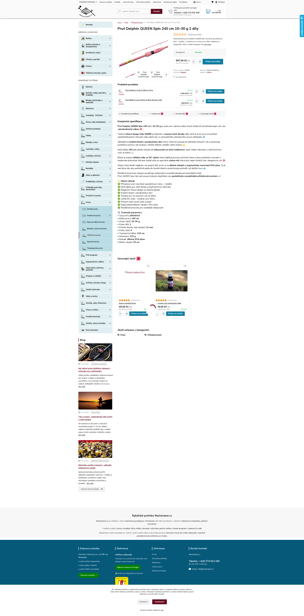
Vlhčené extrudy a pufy (96, 73)
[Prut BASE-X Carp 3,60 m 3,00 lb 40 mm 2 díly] (121, 102)
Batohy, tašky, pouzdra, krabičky (96, 94)
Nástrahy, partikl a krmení (100, 461)
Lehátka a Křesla (93, 156)
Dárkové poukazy (93, 129)
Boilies (89, 38)
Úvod (119, 22)
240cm (209, 72)
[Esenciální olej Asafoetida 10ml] (172, 281)
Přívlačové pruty (93, 235)
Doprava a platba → (89, 575)
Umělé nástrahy (93, 289)
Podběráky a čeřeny (94, 181)
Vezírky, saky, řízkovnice (96, 303)
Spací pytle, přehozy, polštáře (95, 269)
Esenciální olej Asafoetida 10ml (168, 303)
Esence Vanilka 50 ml (127, 303)
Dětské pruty (92, 209)
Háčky (88, 135)
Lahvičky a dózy (92, 149)
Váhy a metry (91, 296)
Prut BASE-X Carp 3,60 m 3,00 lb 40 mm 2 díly (143, 100)
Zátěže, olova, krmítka (95, 323)
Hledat (156, 11)
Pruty (88, 202)
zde (162, 610)
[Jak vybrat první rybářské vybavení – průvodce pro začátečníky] (95, 352)
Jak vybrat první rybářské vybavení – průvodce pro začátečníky (94, 370)
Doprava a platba (106, 2)
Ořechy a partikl (93, 59)
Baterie (89, 87)
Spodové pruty (93, 242)
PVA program (91, 255)
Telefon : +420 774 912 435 (187, 12)
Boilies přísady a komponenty (93, 45)
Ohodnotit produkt (195, 34)
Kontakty (117, 2)
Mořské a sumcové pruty (97, 228)
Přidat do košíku (212, 61)
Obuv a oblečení (93, 175)
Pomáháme (183, 2)
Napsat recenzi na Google (127, 567)
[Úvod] (96, 11)
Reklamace (156, 562)
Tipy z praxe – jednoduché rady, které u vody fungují (95, 418)
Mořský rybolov (92, 162)
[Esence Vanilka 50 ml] (135, 281)
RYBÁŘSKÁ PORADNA (87, 2)
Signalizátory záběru (95, 262)
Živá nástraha (92, 330)
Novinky (89, 24)
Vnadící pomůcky (93, 316)
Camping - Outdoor (94, 115)
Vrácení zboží (157, 567)
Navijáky (89, 168)
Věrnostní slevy (128, 2)
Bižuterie (90, 108)
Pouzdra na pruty (93, 195)
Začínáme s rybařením (99, 364)
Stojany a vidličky (93, 276)
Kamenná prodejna (170, 2)
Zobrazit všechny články (90, 489)
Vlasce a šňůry (92, 310)
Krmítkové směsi (93, 52)
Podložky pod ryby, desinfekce (94, 188)
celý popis (207, 44)
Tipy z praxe (96, 412)
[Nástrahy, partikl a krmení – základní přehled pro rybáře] (95, 449)
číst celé (81, 386)
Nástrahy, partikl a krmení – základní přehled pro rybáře (94, 466)
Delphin (183, 72)
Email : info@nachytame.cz (203, 569)
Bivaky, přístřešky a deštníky (94, 101)
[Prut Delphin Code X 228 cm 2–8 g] (121, 92)
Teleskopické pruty (95, 248)
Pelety (89, 66)
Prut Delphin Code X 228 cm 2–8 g (139, 90)
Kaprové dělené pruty (96, 222)
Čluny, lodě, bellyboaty (96, 122)
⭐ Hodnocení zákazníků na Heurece (129, 573)
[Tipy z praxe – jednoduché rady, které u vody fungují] (95, 401)
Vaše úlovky (157, 2)
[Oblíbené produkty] (212, 2)
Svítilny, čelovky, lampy (96, 283)
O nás (154, 554)
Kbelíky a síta (92, 142)
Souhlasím (159, 601)
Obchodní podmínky (143, 2)
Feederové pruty (93, 215)
